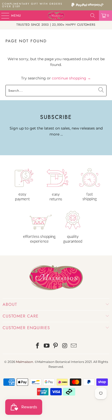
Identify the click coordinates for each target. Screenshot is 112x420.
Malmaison (24, 362)
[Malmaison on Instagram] (65, 346)
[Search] (93, 15)
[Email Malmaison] (74, 346)
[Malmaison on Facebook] (38, 346)
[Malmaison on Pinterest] (56, 346)
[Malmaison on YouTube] (47, 346)
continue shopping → (71, 78)
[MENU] (2, 15)
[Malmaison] (56, 15)
